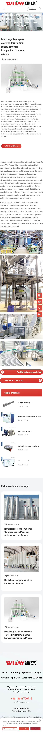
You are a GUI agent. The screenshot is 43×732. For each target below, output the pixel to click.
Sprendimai (27, 672)
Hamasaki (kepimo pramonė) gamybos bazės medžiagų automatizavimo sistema (18, 532)
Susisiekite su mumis (32, 678)
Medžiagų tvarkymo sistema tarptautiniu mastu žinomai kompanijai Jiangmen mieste (18, 634)
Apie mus (15, 678)
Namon (5, 672)
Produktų (15, 672)
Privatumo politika (35, 717)
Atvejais (5, 678)
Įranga (38, 672)
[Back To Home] (21, 3)
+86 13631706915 (21, 698)
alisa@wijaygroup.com (21, 702)
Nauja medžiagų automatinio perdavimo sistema (18, 582)
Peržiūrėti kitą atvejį (14, 380)
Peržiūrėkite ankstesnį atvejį (29, 372)
